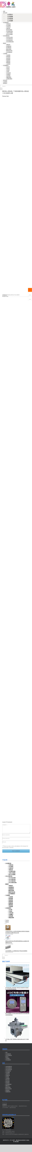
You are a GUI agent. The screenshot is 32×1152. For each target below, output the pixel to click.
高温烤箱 (7, 1090)
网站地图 (17, 1141)
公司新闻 (10, 18)
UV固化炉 (7, 1075)
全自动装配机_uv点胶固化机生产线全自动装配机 (16, 950)
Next (8, 96)
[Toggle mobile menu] (0, 8)
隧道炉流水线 (8, 1088)
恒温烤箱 (7, 1082)
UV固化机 (4, 295)
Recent (7, 921)
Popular (7, 920)
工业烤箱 (7, 1058)
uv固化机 (7, 1073)
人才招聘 (10, 20)
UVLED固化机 (8, 1055)
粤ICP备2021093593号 (21, 1140)
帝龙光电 (7, 1081)
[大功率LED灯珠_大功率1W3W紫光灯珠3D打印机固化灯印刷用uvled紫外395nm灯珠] (8, 929)
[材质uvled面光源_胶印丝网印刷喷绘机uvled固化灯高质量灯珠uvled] (8, 939)
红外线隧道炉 (8, 1084)
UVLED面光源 (8, 1069)
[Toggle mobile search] (1, 8)
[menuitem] (4, 11)
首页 (6, 1052)
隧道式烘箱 (7, 1087)
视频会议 (7, 1085)
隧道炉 (6, 1056)
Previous (4, 96)
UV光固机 (7, 1072)
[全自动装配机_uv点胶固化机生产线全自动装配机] (8, 949)
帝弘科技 (7, 1079)
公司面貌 (10, 16)
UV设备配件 (8, 1059)
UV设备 (7, 1076)
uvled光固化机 (8, 1066)
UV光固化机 (8, 1053)
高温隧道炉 (7, 1091)
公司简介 (10, 14)
